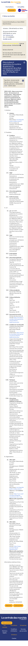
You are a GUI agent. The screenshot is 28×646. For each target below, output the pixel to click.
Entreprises (23, 625)
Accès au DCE (18, 605)
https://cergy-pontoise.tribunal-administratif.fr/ (15, 547)
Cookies (14, 638)
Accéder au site (7, 39)
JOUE (5, 85)
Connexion (12, 10)
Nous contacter (6, 623)
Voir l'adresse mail (8, 35)
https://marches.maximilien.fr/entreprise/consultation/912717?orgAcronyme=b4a (16, 320)
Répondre (9, 605)
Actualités (21, 7)
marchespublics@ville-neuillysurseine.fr (16, 120)
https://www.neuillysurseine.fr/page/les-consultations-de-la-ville (16, 495)
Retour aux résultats (9, 16)
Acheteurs (14, 634)
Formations (10, 7)
